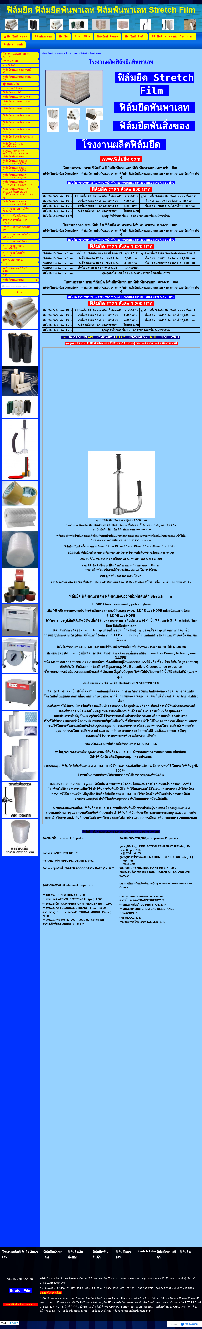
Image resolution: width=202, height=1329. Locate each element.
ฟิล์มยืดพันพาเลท (52, 53)
